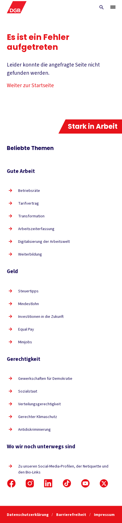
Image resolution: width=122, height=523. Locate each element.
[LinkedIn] (48, 483)
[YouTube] (85, 483)
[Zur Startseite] (17, 7)
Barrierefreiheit (71, 515)
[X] (103, 483)
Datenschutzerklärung (28, 515)
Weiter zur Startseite (30, 85)
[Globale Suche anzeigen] (101, 7)
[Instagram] (29, 483)
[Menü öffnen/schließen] (113, 7)
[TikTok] (66, 483)
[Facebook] (11, 483)
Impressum (104, 515)
